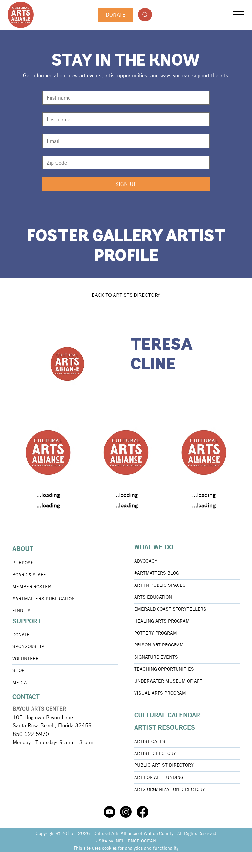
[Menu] (238, 15)
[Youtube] (109, 812)
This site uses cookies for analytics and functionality (126, 848)
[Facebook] (142, 812)
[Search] (145, 14)
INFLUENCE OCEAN (135, 841)
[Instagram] (126, 812)
